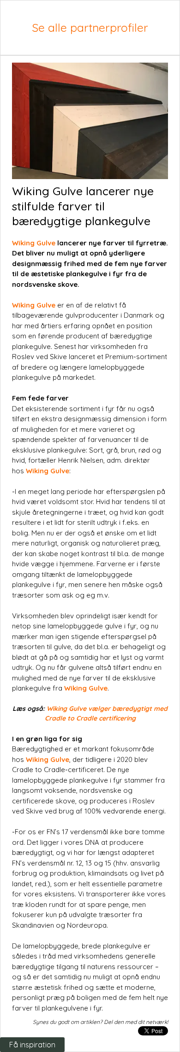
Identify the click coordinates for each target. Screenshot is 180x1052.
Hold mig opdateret (69, 843)
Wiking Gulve (33, 242)
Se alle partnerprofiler (90, 27)
